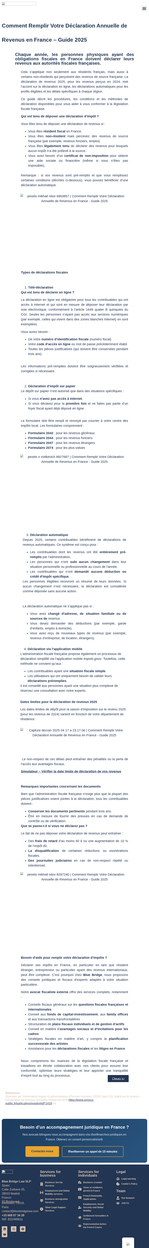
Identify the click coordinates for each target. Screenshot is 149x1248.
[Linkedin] (4, 1229)
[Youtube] (4, 1234)
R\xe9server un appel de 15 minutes (92, 1151)
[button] (144, 8)
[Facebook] (22, 1229)
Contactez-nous (42, 1151)
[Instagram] (13, 1229)
